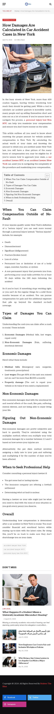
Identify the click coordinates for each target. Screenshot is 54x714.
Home (17, 11)
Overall (9, 201)
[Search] (50, 4)
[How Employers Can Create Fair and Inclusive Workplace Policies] (9, 648)
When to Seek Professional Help (20, 197)
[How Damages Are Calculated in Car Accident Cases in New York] (27, 92)
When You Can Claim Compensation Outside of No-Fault (27, 180)
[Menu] (4, 4)
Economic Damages (14, 188)
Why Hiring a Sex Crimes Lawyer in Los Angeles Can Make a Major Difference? (34, 660)
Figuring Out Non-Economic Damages (23, 194)
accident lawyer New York (15, 545)
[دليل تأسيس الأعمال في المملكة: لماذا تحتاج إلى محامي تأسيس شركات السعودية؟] (9, 635)
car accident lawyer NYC (14, 549)
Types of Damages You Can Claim (21, 185)
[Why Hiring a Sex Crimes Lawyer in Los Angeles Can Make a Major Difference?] (9, 662)
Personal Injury (9, 20)
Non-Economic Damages (17, 191)
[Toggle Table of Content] (46, 176)
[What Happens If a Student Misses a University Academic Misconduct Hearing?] (27, 590)
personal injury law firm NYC (16, 553)
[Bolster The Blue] (28, 4)
